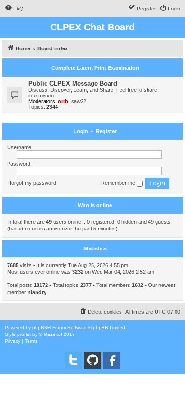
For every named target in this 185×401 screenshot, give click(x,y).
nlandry (37, 292)
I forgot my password (31, 183)
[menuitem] (14, 8)
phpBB (39, 327)
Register (106, 131)
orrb (63, 101)
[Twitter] (73, 360)
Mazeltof (53, 334)
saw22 (78, 101)
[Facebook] (111, 360)
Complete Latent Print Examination (95, 68)
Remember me (119, 183)
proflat (24, 334)
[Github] (92, 360)
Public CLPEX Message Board (72, 83)
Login (81, 131)
